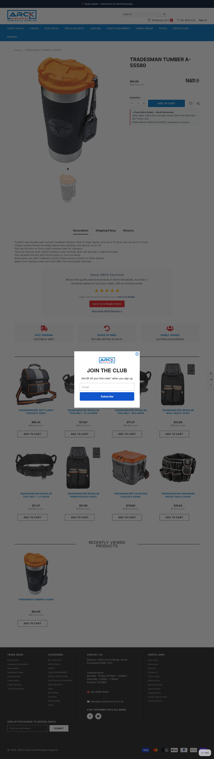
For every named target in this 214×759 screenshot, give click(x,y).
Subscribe (107, 396)
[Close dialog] (137, 353)
